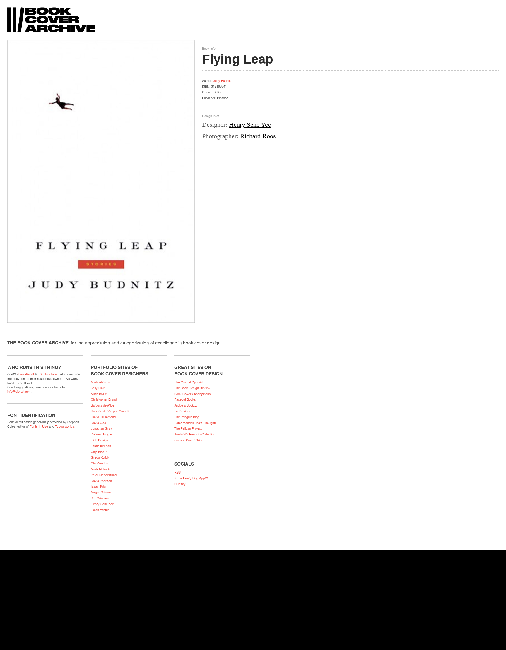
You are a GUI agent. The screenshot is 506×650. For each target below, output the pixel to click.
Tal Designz (182, 411)
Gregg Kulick (100, 457)
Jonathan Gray (101, 428)
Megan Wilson (101, 492)
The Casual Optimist (188, 382)
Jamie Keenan (101, 445)
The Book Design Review (192, 387)
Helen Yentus (100, 509)
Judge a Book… (185, 405)
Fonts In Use (39, 426)
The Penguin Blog (186, 416)
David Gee (98, 422)
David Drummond (103, 416)
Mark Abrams (100, 382)
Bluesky (180, 483)
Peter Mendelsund (104, 474)
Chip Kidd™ (99, 451)
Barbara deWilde (102, 405)
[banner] (253, 17)
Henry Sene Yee (250, 124)
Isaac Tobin (99, 486)
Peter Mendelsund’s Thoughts (195, 422)
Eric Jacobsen (48, 374)
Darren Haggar (101, 434)
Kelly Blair (98, 387)
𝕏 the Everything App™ (191, 478)
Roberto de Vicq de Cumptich (111, 411)
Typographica (64, 426)
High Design (99, 440)
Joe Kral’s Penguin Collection (194, 434)
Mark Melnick (100, 469)
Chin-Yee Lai (99, 463)
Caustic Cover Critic (188, 440)
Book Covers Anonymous (192, 393)
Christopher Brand (104, 399)
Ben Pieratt (26, 374)
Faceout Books (185, 399)
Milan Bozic (99, 393)
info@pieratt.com (19, 391)
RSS (177, 472)
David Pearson (101, 480)
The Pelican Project (188, 428)
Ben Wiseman (100, 497)
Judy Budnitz (222, 80)
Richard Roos (258, 136)
